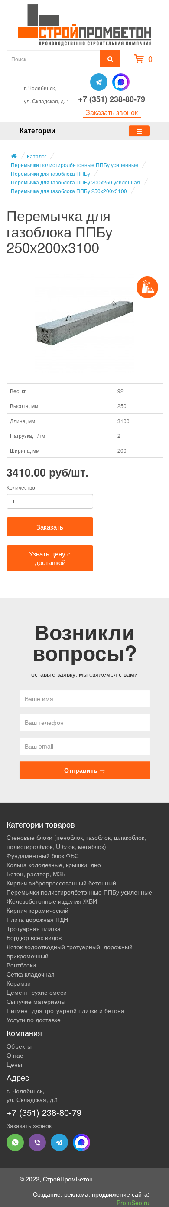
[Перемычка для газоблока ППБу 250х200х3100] (84, 323)
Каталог (36, 156)
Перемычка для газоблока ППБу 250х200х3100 (69, 190)
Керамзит (19, 983)
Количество (20, 487)
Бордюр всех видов (34, 937)
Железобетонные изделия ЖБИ (51, 901)
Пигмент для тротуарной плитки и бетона (65, 1010)
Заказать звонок (112, 112)
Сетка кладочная (30, 974)
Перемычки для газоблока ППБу (50, 173)
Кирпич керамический (37, 910)
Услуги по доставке (33, 1019)
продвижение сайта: (121, 1198)
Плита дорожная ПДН (37, 919)
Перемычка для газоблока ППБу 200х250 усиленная (75, 182)
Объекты (19, 1046)
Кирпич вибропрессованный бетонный (61, 882)
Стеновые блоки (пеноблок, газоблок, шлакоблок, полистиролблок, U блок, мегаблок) (76, 842)
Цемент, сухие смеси (36, 992)
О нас (14, 1055)
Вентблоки (21, 964)
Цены (14, 1064)
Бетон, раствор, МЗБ (35, 873)
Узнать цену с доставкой (50, 558)
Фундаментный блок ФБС (42, 855)
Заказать (49, 526)
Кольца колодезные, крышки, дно (53, 864)
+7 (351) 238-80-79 (111, 99)
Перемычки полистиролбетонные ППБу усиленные (74, 164)
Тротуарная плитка (33, 928)
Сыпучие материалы (35, 1001)
